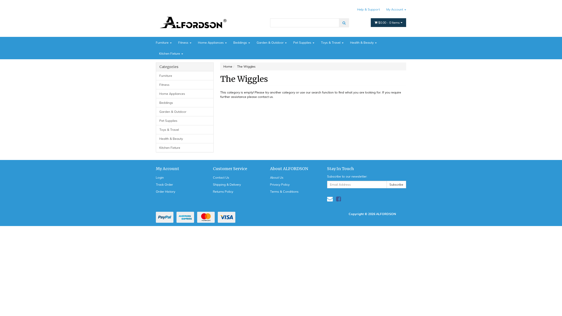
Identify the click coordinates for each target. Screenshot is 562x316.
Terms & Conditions (284, 192)
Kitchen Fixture (170, 54)
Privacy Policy (280, 185)
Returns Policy (223, 192)
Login (160, 178)
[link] (338, 199)
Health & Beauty (362, 43)
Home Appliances (211, 43)
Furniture (162, 43)
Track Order (164, 185)
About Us (276, 178)
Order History (165, 192)
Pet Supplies (302, 43)
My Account (395, 9)
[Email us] (330, 199)
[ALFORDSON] (195, 16)
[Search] (344, 22)
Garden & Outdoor (271, 43)
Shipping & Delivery (227, 185)
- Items (389, 23)
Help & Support (368, 9)
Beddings (240, 43)
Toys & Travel (331, 43)
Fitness (183, 43)
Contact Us (221, 178)
